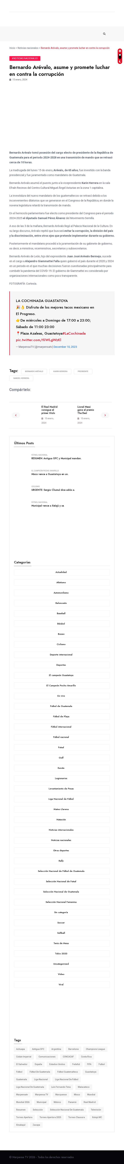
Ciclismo (35, 486)
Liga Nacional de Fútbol (66, 1079)
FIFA (89, 1064)
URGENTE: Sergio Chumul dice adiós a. (53, 490)
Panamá (72, 1102)
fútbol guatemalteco (67, 1072)
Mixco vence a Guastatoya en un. (49, 474)
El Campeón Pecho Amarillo (45, 471)
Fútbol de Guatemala (40, 1072)
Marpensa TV (41, 1094)
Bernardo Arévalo (34, 371)
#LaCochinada (74, 333)
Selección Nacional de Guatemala (67, 1110)
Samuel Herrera (21, 378)
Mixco (77, 1094)
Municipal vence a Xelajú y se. (47, 505)
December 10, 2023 (65, 346)
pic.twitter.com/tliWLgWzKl (38, 339)
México (57, 1102)
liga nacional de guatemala (30, 1087)
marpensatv (22, 1094)
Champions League (95, 1049)
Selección (38, 1110)
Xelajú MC (97, 1117)
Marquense (61, 1094)
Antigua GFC (38, 1049)
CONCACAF (68, 1056)
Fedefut (76, 1064)
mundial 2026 (22, 1102)
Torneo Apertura (24, 1117)
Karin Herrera (60, 371)
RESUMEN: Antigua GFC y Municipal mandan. (56, 458)
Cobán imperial (23, 1056)
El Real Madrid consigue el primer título (49, 410)
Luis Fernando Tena (61, 1087)
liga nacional (41, 1079)
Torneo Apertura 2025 (50, 1117)
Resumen (21, 1110)
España (38, 1064)
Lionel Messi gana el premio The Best (85, 410)
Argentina (56, 1049)
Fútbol (19, 1072)
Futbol (102, 1064)
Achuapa (20, 1049)
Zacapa (36, 1125)
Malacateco (84, 1087)
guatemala (21, 1079)
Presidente (83, 371)
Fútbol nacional (39, 455)
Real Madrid (90, 1102)
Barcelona (73, 1049)
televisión (96, 1110)
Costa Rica (86, 1056)
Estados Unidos (57, 1064)
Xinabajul (20, 1125)
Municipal (41, 1102)
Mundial (91, 1094)
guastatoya (90, 1072)
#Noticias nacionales (25, 58)
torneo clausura (76, 1117)
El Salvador (22, 1064)
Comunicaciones (47, 1056)
